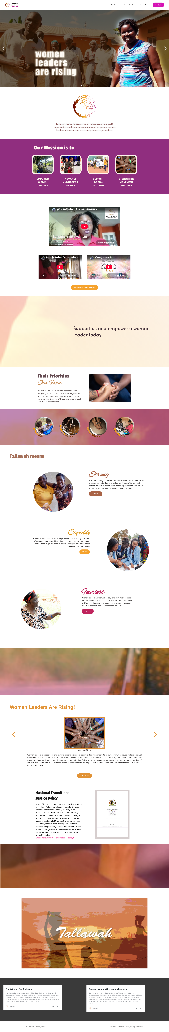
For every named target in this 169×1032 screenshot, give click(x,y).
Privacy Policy (40, 1027)
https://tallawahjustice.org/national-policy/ (55, 838)
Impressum (30, 1027)
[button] (81, 85)
